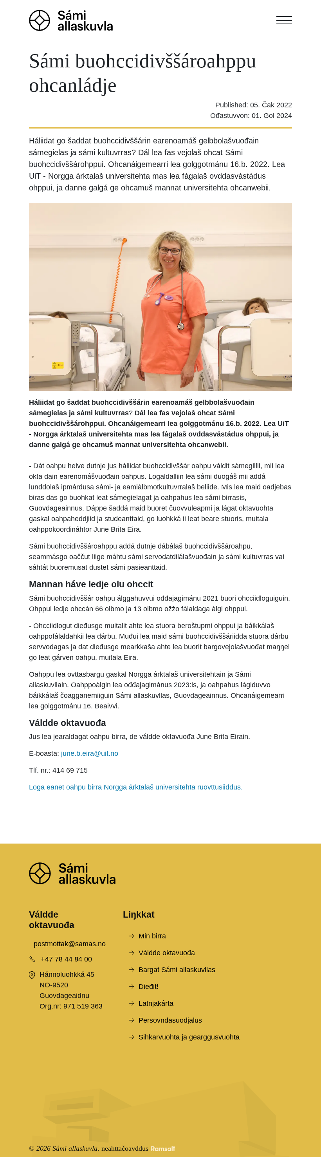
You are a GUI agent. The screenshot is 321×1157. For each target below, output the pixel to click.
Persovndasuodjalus (170, 1020)
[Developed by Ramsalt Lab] (163, 1148)
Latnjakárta (156, 1003)
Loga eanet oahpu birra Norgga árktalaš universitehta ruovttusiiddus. (137, 787)
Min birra (152, 936)
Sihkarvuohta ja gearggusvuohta (189, 1037)
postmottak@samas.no (70, 944)
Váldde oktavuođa (167, 953)
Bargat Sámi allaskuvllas (177, 970)
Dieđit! (149, 986)
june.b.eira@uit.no (89, 753)
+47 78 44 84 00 (66, 959)
